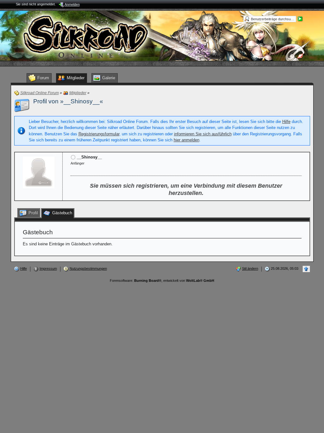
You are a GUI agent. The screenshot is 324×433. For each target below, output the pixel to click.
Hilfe (286, 121)
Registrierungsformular (98, 134)
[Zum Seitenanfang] (306, 269)
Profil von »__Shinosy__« (68, 101)
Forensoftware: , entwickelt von (162, 280)
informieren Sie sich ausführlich (203, 134)
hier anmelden (186, 140)
